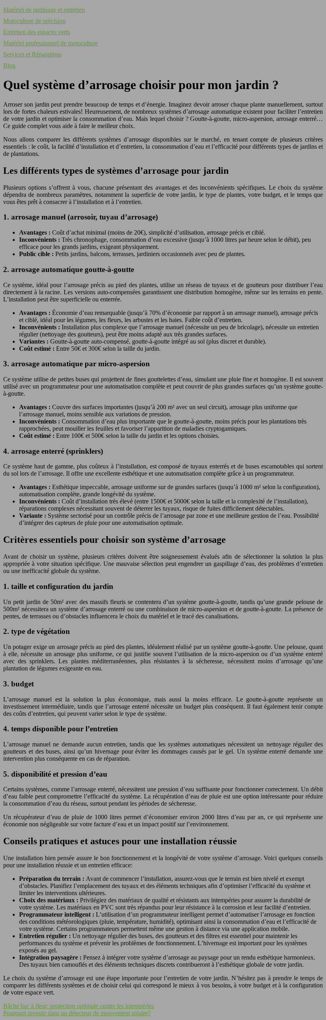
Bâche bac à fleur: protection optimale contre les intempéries (78, 1006)
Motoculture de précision (34, 20)
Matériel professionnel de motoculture (50, 43)
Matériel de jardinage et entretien (44, 9)
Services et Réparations (32, 54)
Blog (9, 65)
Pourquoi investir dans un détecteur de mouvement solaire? (77, 1013)
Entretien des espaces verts (36, 32)
